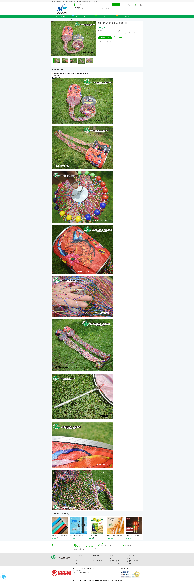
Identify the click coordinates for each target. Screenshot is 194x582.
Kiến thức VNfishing (103, 16)
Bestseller (114, 16)
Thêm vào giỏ (105, 38)
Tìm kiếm (116, 4)
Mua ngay (119, 38)
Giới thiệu (63, 16)
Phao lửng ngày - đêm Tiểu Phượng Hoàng (132, 536)
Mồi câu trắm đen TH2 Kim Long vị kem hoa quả (97, 536)
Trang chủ (54, 16)
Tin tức (70, 16)
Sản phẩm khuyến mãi (89, 16)
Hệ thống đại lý (135, 16)
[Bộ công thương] (61, 573)
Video (121, 16)
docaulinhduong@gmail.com (84, 1)
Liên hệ (127, 16)
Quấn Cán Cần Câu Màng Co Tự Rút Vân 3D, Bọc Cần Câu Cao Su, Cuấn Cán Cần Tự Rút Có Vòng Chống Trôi (60, 536)
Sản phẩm (78, 16)
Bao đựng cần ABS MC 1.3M (77, 535)
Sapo (121, 580)
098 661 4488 (96, 1)
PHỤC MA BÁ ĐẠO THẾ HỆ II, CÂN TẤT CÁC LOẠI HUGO (114, 536)
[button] (140, 5)
